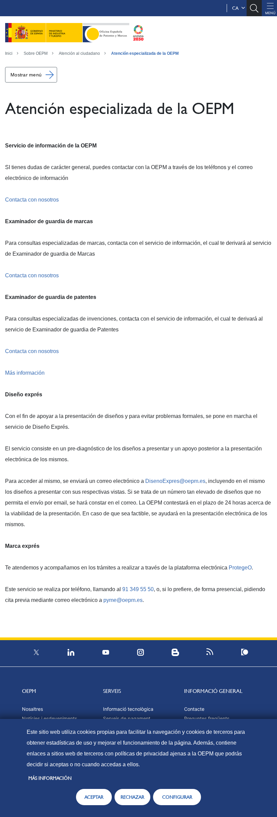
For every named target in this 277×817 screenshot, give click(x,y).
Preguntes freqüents (206, 718)
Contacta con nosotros (32, 200)
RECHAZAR (132, 797)
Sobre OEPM (36, 53)
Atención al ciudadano (79, 53)
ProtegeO (240, 567)
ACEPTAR (93, 797)
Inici (8, 53)
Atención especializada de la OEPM (145, 53)
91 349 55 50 (138, 589)
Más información (25, 373)
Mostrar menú (26, 74)
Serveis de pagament (126, 718)
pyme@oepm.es (123, 600)
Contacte (194, 709)
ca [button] (236, 8)
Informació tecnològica (128, 709)
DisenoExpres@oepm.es (175, 481)
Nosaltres (32, 709)
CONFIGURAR (177, 797)
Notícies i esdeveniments (49, 718)
